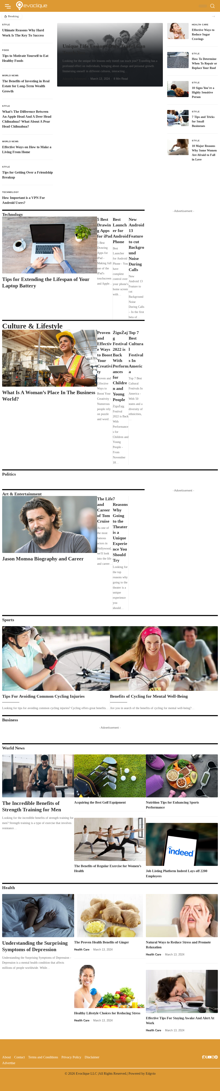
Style (6, 24)
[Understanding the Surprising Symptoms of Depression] (38, 915)
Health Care (200, 24)
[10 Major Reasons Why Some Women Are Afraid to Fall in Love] (178, 147)
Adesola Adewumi (75, 78)
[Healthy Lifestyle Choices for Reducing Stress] (110, 986)
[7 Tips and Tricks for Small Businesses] (178, 118)
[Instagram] (212, 1057)
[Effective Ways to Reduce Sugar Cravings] (178, 31)
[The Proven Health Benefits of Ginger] (110, 915)
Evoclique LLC (86, 1073)
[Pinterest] (216, 1057)
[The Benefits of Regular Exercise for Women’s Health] (110, 839)
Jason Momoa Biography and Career (43, 559)
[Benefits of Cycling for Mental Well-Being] (164, 658)
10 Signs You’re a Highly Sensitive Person (203, 92)
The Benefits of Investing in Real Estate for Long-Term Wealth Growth (25, 86)
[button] (213, 16)
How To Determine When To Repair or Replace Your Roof (204, 63)
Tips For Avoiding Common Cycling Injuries (43, 696)
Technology (10, 192)
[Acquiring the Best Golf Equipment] (110, 776)
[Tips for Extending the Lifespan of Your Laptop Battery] (49, 245)
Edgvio (151, 1073)
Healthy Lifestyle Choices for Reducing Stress (107, 1013)
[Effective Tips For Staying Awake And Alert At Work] (182, 991)
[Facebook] (203, 1057)
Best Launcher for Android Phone (120, 230)
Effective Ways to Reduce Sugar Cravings (203, 34)
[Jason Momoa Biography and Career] (49, 524)
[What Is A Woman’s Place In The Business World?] (49, 358)
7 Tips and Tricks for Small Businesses (203, 121)
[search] (212, 6)
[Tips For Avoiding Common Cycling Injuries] (56, 658)
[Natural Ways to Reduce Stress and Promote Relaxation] (182, 915)
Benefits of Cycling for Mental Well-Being (149, 696)
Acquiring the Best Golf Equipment (100, 802)
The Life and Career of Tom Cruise (105, 509)
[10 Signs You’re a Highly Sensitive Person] (178, 89)
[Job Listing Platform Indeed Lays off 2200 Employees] (182, 844)
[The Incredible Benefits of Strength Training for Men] (38, 776)
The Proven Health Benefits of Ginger (101, 942)
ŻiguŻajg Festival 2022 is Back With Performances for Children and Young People (120, 366)
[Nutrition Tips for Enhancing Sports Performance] (182, 776)
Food (5, 50)
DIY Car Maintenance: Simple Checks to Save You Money (58, 16)
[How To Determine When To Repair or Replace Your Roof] (178, 60)
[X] (206, 1057)
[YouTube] (209, 1057)
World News (10, 75)
